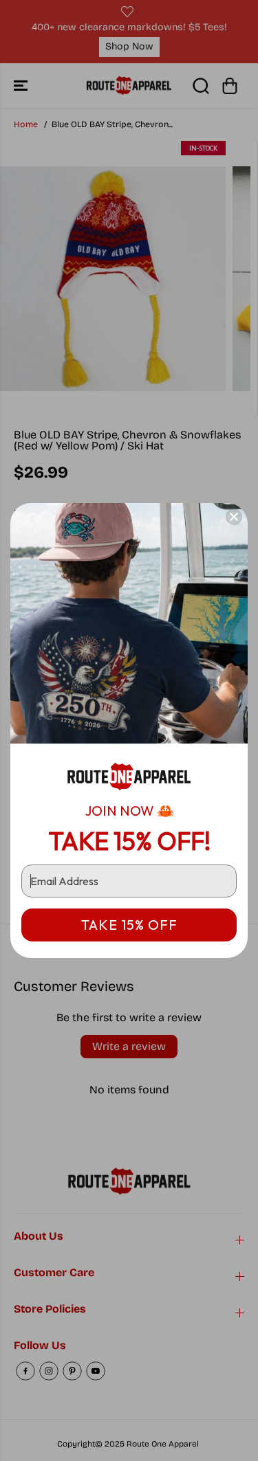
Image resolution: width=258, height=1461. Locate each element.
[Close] (234, 517)
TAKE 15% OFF (129, 924)
